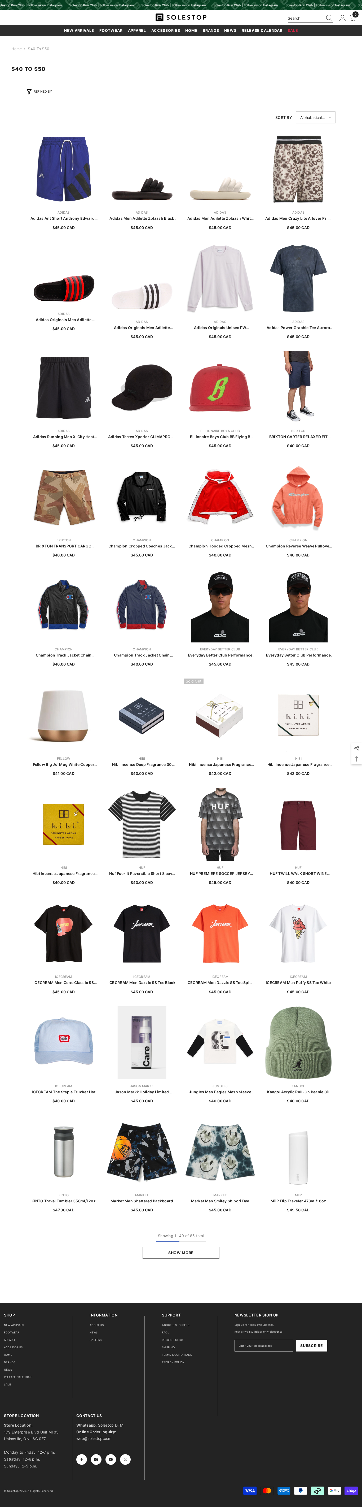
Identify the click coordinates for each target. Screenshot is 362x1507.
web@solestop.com (93, 1438)
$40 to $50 (38, 48)
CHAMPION (142, 540)
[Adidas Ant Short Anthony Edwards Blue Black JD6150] (63, 169)
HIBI (142, 759)
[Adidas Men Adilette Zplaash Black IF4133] (141, 169)
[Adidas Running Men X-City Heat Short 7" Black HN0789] (63, 387)
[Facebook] (81, 1459)
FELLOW (63, 759)
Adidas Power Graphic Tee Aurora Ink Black (298, 327)
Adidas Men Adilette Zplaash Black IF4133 (141, 218)
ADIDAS (64, 212)
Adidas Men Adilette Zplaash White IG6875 (220, 218)
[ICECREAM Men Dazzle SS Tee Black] (141, 933)
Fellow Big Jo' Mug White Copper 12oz (63, 764)
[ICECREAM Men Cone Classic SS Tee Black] (63, 933)
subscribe (311, 1345)
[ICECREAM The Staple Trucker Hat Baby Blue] (63, 1042)
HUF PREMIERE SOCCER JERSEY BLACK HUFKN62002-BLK (220, 873)
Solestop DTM (110, 1425)
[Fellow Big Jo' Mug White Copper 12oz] (63, 715)
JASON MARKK (142, 1086)
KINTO (64, 1195)
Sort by (283, 117)
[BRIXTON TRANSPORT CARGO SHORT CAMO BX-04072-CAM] (63, 496)
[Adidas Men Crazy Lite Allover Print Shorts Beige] (298, 169)
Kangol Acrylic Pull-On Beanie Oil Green (298, 1092)
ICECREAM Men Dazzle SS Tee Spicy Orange (220, 982)
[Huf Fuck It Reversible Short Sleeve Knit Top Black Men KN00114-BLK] (141, 824)
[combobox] (305, 18)
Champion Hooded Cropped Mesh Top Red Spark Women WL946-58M (220, 546)
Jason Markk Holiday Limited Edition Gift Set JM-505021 (142, 1092)
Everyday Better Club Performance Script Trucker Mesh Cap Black (298, 655)
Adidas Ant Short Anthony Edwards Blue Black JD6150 (63, 218)
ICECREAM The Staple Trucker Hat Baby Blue (63, 1092)
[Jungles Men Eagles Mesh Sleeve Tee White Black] (220, 1042)
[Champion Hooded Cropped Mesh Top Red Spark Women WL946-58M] (220, 496)
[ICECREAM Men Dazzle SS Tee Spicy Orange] (220, 933)
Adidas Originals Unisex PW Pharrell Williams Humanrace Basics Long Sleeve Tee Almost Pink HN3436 (220, 327)
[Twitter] (125, 1459)
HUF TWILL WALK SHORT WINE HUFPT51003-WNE (298, 873)
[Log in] (342, 18)
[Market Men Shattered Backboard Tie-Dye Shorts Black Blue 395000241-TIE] (141, 1151)
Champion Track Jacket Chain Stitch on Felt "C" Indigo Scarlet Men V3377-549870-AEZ (141, 655)
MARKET (142, 1195)
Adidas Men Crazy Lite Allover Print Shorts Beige (298, 218)
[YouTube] (110, 1459)
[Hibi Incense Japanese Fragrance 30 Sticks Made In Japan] (220, 715)
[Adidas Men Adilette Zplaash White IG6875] (220, 169)
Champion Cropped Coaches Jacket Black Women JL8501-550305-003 (142, 546)
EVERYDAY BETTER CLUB (220, 649)
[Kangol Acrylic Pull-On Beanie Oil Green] (298, 1042)
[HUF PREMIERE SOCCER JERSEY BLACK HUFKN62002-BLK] (220, 824)
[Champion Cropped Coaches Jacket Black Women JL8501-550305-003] (141, 496)
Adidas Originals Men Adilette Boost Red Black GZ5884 (64, 319)
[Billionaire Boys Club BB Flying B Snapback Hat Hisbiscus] (220, 387)
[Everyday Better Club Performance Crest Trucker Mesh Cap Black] (220, 605)
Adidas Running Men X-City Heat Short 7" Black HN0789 (63, 436)
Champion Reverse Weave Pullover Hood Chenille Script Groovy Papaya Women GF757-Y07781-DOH (298, 546)
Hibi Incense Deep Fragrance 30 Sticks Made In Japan (141, 764)
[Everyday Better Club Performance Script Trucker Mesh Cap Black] (298, 605)
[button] (315, 117)
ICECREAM (63, 977)
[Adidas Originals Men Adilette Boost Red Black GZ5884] (63, 270)
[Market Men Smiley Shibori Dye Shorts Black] (220, 1151)
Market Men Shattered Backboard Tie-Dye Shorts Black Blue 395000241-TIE (142, 1201)
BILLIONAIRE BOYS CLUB (220, 431)
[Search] (310, 18)
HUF (142, 868)
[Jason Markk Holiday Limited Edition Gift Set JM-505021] (141, 1042)
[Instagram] (96, 1459)
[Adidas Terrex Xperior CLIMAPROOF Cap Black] (141, 387)
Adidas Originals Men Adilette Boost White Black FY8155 (142, 327)
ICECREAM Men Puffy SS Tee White (298, 982)
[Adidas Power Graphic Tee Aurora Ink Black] (298, 278)
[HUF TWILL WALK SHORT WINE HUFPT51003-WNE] (298, 824)
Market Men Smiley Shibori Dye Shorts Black (220, 1201)
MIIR (298, 1195)
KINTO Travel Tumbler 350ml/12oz (64, 1201)
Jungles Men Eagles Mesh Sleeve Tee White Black (220, 1092)
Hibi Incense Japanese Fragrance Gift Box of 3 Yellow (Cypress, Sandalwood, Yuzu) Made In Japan (63, 873)
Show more (181, 1252)
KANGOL (298, 1086)
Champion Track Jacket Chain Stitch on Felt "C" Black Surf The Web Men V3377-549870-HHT (64, 655)
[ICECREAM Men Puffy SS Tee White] (298, 933)
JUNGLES (220, 1086)
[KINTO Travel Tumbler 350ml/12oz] (63, 1151)
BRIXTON (298, 431)
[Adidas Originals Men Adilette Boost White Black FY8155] (141, 278)
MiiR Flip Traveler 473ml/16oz (298, 1201)
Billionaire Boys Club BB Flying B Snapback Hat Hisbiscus (220, 436)
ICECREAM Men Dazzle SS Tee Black (141, 982)
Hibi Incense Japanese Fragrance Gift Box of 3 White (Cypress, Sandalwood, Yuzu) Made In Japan (298, 764)
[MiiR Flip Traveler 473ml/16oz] (298, 1151)
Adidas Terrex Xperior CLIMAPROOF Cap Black (142, 436)
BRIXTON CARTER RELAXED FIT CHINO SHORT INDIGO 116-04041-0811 (298, 436)
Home (16, 48)
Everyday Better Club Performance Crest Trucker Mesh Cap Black (220, 655)
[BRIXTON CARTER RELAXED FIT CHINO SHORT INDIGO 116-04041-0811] (298, 387)
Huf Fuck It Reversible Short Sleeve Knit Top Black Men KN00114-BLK (141, 873)
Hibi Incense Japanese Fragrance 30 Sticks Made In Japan (220, 764)
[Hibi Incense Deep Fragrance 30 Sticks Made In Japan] (141, 715)
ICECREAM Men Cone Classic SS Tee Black (63, 982)
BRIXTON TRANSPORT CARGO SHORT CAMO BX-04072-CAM (63, 546)
